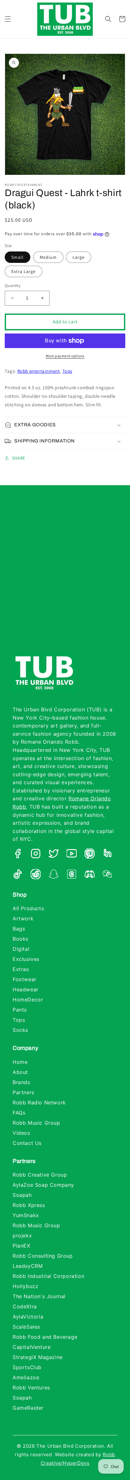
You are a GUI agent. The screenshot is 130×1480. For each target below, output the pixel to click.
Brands (21, 1082)
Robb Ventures (31, 1387)
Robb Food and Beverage (45, 1337)
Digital (21, 949)
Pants (20, 1010)
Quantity (13, 285)
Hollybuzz (25, 1286)
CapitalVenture (31, 1347)
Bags (19, 928)
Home (20, 1062)
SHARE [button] (18, 458)
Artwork (23, 918)
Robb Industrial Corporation (48, 1276)
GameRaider (28, 1408)
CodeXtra (25, 1306)
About (20, 1072)
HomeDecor (28, 999)
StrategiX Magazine (38, 1357)
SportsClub (27, 1367)
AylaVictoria (28, 1316)
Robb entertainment (38, 371)
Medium (48, 257)
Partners (23, 1092)
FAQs (19, 1112)
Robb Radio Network (39, 1102)
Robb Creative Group (40, 1175)
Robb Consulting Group (43, 1256)
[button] (8, 19)
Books (20, 939)
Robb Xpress (29, 1205)
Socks (20, 1030)
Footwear (25, 979)
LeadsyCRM (28, 1266)
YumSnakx (26, 1215)
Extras (21, 969)
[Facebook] (18, 854)
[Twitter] (54, 854)
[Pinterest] (90, 854)
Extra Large (23, 271)
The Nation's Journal (39, 1296)
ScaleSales (26, 1327)
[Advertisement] (65, 576)
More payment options (65, 355)
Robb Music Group (36, 1123)
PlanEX (21, 1245)
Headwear (25, 989)
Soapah (22, 1195)
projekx (22, 1235)
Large (79, 257)
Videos (21, 1133)
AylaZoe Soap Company (43, 1185)
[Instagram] (36, 854)
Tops (67, 371)
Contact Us (27, 1143)
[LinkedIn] (108, 854)
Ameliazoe (26, 1377)
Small (17, 257)
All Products (28, 908)
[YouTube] (72, 854)
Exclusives (26, 959)
